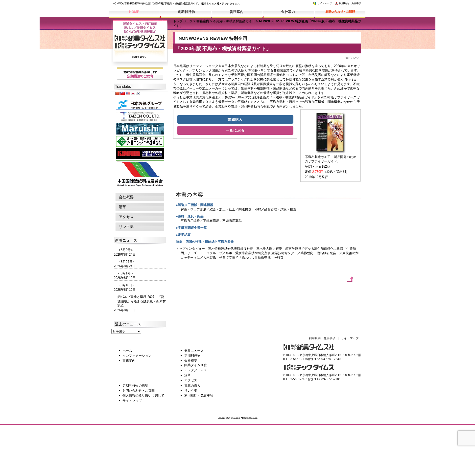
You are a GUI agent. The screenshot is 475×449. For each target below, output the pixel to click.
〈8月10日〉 (127, 285)
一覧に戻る (235, 130)
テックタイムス (195, 370)
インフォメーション (136, 356)
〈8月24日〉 (127, 262)
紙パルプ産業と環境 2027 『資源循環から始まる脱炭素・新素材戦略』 (142, 301)
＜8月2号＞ (126, 250)
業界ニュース (194, 351)
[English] (127, 93)
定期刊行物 (192, 356)
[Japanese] (133, 93)
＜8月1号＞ (126, 273)
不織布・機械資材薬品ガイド (234, 21)
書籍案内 (202, 21)
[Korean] (138, 93)
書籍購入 (235, 119)
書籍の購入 (192, 385)
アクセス (126, 217)
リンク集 (126, 226)
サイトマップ (324, 3)
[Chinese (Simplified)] (117, 93)
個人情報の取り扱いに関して (143, 395)
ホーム (127, 351)
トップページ (182, 21)
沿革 (122, 207)
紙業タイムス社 (195, 365)
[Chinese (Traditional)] (122, 93)
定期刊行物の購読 (135, 385)
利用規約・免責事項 (349, 3)
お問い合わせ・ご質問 (138, 390)
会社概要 (126, 197)
